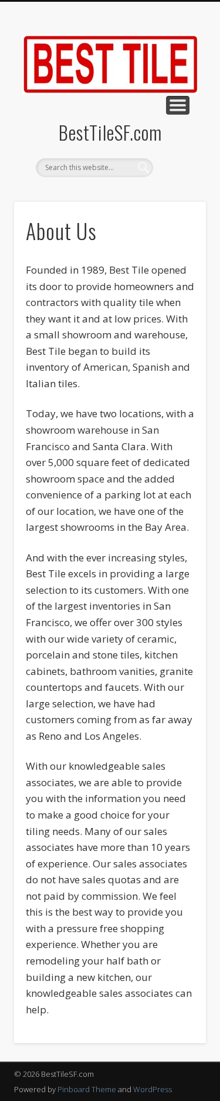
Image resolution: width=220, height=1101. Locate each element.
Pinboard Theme (86, 1089)
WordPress (152, 1089)
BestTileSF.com (110, 132)
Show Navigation (177, 105)
